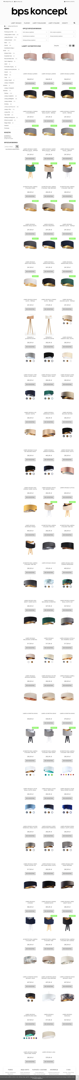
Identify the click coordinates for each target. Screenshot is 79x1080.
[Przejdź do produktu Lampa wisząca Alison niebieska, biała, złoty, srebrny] (30, 814)
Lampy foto (7, 112)
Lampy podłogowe (9, 98)
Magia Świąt (7, 123)
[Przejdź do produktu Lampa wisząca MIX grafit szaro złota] (30, 588)
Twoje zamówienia (25, 1072)
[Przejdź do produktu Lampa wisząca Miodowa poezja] (30, 513)
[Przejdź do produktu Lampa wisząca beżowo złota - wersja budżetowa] (67, 212)
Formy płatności (39, 1072)
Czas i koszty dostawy (39, 1074)
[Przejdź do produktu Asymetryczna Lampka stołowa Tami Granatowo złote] (48, 926)
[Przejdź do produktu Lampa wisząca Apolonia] (48, 625)
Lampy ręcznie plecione (10, 69)
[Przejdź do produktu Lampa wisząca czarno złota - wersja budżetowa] (67, 99)
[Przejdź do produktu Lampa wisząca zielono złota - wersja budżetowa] (67, 287)
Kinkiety (6, 104)
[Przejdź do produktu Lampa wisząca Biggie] (48, 550)
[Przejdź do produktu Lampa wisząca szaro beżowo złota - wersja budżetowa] (30, 136)
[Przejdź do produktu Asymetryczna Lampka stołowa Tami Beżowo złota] (48, 174)
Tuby (5, 77)
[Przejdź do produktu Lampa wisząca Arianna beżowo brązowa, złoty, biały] (30, 663)
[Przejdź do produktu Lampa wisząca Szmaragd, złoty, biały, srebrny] (48, 400)
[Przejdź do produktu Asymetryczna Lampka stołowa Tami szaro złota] (67, 738)
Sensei (6, 45)
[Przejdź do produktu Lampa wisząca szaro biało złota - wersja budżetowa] (48, 136)
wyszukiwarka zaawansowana (12, 149)
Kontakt (68, 1074)
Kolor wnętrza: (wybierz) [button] (55, 32)
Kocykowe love (8, 56)
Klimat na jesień (8, 120)
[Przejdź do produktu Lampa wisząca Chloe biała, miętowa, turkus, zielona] (48, 776)
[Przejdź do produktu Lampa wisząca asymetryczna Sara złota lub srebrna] (30, 1002)
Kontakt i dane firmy (68, 1072)
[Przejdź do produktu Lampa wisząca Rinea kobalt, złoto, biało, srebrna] (67, 814)
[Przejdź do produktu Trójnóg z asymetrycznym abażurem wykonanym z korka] (30, 324)
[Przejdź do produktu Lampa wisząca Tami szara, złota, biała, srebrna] (30, 362)
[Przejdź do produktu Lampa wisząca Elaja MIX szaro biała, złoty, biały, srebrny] (48, 851)
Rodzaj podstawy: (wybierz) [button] (29, 40)
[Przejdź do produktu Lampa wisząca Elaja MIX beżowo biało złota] (30, 437)
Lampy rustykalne (9, 96)
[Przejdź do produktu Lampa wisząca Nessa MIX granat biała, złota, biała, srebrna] (48, 475)
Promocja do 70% (8, 32)
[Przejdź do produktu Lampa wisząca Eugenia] (48, 1002)
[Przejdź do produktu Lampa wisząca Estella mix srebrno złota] (67, 625)
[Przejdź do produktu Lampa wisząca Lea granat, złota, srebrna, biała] (30, 400)
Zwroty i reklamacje (10, 1072)
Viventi (6, 72)
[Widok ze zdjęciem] (70, 45)
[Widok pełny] (73, 45)
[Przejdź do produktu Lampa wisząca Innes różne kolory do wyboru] (30, 851)
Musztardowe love (9, 58)
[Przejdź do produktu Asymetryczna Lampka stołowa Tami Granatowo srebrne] (30, 926)
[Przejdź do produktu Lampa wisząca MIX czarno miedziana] (67, 550)
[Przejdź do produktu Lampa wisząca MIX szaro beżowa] (67, 851)
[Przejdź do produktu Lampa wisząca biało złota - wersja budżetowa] (30, 287)
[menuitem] (16, 23)
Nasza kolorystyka (54, 1074)
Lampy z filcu (7, 109)
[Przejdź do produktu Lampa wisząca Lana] (48, 1039)
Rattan (6, 74)
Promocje (6, 128)
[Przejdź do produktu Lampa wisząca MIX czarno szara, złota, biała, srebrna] (30, 475)
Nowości (6, 125)
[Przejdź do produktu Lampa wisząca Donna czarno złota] (48, 889)
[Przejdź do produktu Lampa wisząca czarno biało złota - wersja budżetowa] (48, 99)
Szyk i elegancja (8, 61)
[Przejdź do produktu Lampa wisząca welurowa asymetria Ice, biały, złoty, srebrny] (48, 588)
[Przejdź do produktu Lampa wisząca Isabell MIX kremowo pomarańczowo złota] (67, 663)
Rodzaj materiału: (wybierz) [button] (56, 36)
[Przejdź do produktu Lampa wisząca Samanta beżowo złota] (48, 437)
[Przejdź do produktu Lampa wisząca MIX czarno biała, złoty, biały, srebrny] (67, 437)
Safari (5, 64)
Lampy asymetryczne (9, 106)
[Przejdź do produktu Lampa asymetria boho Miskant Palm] (30, 964)
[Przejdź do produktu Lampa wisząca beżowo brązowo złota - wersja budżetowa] (48, 212)
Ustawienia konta (25, 1074)
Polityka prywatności (54, 1072)
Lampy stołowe (8, 101)
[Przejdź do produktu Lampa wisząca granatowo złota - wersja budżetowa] (67, 249)
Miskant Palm (7, 53)
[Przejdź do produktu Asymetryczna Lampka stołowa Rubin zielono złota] (30, 174)
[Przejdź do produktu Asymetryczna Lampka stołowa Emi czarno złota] (67, 926)
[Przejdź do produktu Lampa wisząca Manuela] (67, 1002)
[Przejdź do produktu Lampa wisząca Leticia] (67, 475)
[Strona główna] (39, 12)
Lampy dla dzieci (8, 37)
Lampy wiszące (8, 40)
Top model (7, 114)
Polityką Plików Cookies (35, 1077)
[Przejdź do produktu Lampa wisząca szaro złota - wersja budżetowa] (67, 136)
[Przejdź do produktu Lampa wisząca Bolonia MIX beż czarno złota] (67, 400)
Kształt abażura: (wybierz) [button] (28, 36)
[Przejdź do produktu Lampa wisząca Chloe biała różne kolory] (67, 776)
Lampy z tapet (8, 80)
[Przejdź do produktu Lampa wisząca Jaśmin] (30, 61)
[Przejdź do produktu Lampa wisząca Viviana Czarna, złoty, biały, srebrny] (48, 362)
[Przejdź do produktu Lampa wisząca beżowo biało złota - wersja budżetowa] (30, 212)
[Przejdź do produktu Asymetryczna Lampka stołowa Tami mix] (67, 174)
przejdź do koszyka (8, 138)
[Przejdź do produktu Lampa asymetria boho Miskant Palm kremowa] (67, 964)
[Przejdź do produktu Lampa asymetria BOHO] (30, 701)
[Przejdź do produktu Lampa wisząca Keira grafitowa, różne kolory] (30, 1039)
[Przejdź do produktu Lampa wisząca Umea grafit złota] (67, 889)
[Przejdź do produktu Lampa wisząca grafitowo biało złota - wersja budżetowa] (30, 249)
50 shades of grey (9, 66)
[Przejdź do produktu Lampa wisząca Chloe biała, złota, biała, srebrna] (30, 776)
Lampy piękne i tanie (9, 34)
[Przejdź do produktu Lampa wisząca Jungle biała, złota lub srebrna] (67, 588)
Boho (5, 42)
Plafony (6, 93)
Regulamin (10, 1074)
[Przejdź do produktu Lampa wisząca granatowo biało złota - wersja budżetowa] (48, 249)
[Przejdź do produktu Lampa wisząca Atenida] (30, 889)
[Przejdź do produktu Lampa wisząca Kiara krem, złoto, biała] (67, 362)
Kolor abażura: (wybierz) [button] (28, 32)
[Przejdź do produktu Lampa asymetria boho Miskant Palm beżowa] (48, 964)
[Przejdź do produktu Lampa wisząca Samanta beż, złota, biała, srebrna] (67, 324)
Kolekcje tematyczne (9, 117)
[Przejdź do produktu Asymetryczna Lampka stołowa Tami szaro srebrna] (48, 738)
